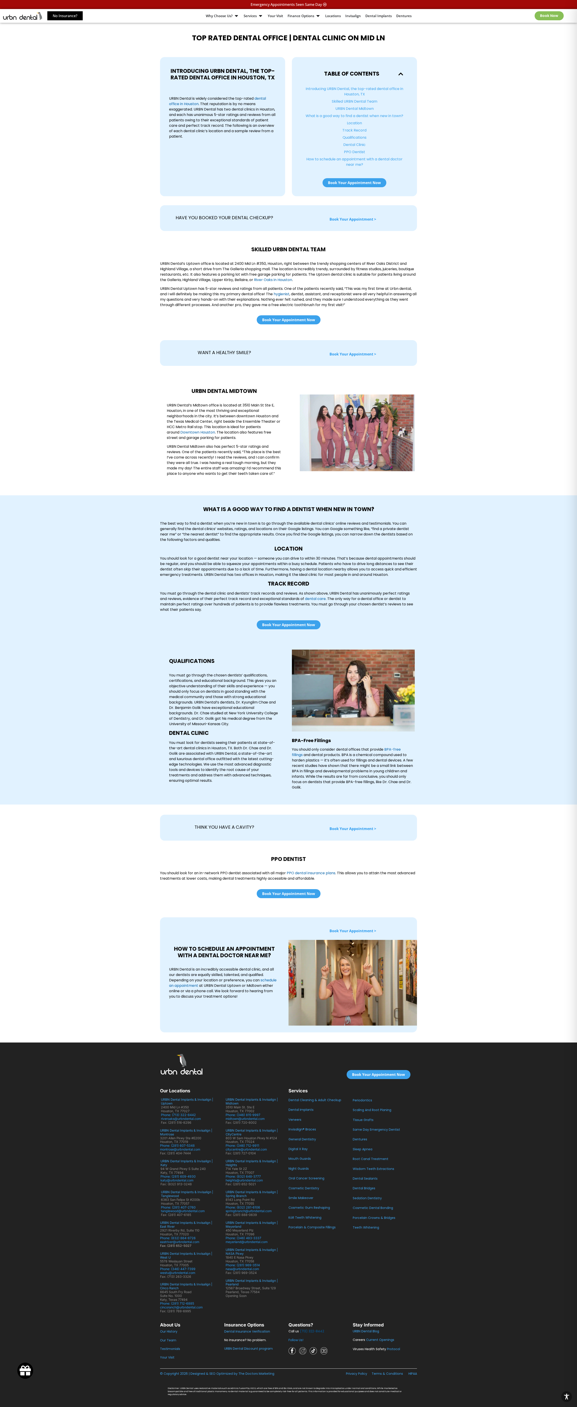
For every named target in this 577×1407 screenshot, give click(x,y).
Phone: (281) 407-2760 (178, 1207)
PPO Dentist (354, 152)
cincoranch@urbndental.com (181, 1307)
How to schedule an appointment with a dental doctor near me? (354, 162)
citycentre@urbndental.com (246, 1149)
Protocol (393, 1349)
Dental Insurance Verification (247, 1331)
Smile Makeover (300, 1198)
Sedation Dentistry (367, 1198)
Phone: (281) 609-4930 (178, 1176)
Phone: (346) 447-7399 (177, 1269)
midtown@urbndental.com (245, 1119)
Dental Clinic (354, 144)
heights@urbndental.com (244, 1180)
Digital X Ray (298, 1149)
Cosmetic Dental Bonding (373, 1208)
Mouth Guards (299, 1158)
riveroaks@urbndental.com (181, 1119)
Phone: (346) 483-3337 (243, 1238)
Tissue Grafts (363, 1120)
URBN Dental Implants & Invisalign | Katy (186, 1163)
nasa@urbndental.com (242, 1269)
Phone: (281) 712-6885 (177, 1303)
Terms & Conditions (387, 1373)
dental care (315, 598)
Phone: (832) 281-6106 (243, 1207)
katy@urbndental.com (176, 1180)
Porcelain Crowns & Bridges (374, 1218)
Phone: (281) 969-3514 (243, 1265)
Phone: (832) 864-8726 (178, 1238)
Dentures (360, 1139)
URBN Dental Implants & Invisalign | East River (186, 1224)
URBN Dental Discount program (248, 1348)
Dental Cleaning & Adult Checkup (314, 1100)
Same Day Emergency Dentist (376, 1129)
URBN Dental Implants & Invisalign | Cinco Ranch (186, 1286)
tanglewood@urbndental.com (183, 1211)
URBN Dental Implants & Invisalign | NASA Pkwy (252, 1251)
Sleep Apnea (362, 1149)
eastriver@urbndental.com (179, 1242)
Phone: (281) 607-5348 (178, 1145)
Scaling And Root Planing (372, 1110)
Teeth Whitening (366, 1227)
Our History (168, 1331)
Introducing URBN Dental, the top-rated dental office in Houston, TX (354, 91)
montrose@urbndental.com (180, 1149)
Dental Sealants (365, 1178)
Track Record (354, 130)
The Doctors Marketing (256, 1373)
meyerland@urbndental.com (247, 1242)
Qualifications (354, 137)
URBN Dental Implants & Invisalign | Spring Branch (252, 1194)
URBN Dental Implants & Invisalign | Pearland (252, 1282)
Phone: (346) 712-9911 (242, 1145)
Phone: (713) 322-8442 (179, 1115)
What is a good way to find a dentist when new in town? (354, 115)
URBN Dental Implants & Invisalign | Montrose (186, 1132)
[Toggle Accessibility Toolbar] (566, 1396)
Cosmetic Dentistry (303, 1188)
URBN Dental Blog (366, 1331)
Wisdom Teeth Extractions (373, 1169)
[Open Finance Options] (318, 15)
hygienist (281, 294)
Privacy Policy (356, 1373)
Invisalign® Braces (302, 1129)
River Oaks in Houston (273, 279)
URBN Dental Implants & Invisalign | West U (186, 1255)
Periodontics (362, 1100)
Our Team (168, 1340)
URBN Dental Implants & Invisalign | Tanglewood (187, 1194)
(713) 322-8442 (312, 1331)
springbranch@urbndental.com (249, 1211)
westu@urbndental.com (177, 1273)
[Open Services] (260, 15)
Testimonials (170, 1349)
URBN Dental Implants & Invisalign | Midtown (252, 1101)
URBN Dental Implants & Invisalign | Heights (252, 1163)
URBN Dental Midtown (354, 108)
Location (354, 123)
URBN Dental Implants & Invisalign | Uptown (187, 1101)
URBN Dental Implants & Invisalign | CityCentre (252, 1132)
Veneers (294, 1119)
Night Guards (298, 1168)
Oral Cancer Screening (306, 1178)
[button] (400, 74)
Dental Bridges (364, 1188)
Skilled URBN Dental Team (354, 101)
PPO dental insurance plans (311, 873)
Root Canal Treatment (370, 1159)
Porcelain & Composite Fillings (312, 1227)
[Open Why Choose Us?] (236, 15)
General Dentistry (302, 1139)
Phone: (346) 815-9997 (245, 1115)
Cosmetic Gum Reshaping (309, 1207)
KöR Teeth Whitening (304, 1217)
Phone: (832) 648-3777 (244, 1176)
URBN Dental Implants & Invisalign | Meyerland (252, 1224)
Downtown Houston (197, 432)
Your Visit (167, 1357)
